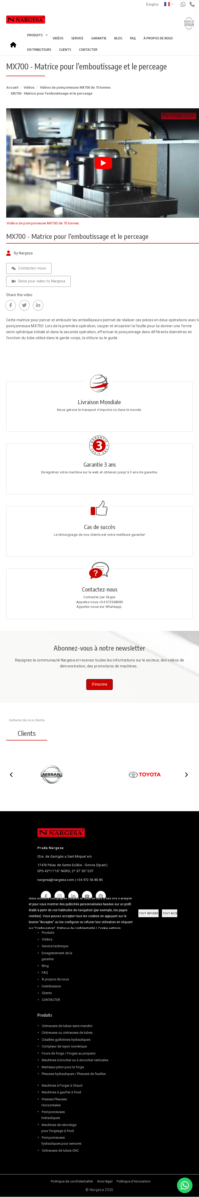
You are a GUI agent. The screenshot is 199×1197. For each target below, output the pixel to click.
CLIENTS (65, 49)
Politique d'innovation (134, 1181)
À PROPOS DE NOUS (158, 38)
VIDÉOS (58, 38)
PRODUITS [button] (35, 35)
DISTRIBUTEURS (39, 49)
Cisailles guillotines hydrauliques (66, 1040)
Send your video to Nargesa (41, 281)
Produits (48, 933)
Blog (45, 966)
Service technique (55, 946)
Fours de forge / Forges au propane (68, 1053)
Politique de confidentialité (72, 1181)
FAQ (133, 38)
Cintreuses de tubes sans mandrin (67, 1026)
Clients (47, 993)
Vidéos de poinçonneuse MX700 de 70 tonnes (75, 87)
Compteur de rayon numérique (64, 1046)
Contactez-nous (32, 268)
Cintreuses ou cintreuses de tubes (67, 1033)
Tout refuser (148, 913)
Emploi (152, 4)
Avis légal (104, 1181)
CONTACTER (88, 49)
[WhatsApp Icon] (185, 1185)
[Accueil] (20, 21)
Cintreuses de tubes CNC (60, 1150)
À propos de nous (55, 979)
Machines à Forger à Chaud (62, 1085)
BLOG (118, 38)
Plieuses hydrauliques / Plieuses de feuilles (74, 1074)
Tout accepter (173, 913)
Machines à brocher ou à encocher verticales (75, 1060)
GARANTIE (98, 38)
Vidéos (29, 87)
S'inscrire (99, 684)
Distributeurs (51, 986)
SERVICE (77, 38)
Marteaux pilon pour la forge (63, 1067)
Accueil (14, 42)
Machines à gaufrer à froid (61, 1092)
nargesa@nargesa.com (55, 880)
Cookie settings (109, 928)
